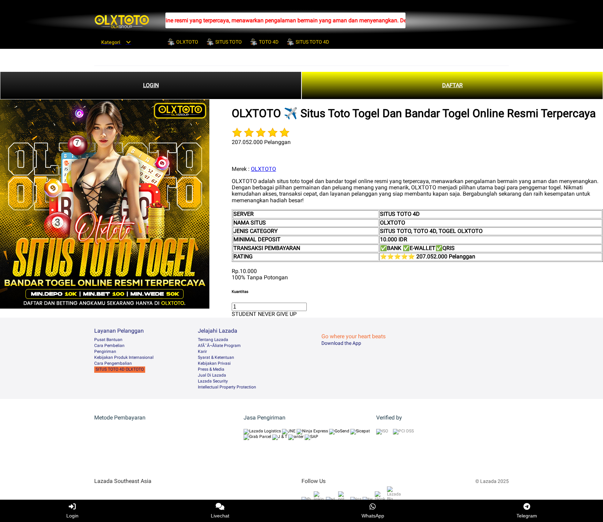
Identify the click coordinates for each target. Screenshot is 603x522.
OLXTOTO (263, 169)
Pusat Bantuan (108, 339)
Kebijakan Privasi (214, 363)
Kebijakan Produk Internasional (124, 357)
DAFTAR (452, 85)
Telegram (526, 516)
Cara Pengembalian (113, 363)
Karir (202, 351)
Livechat (220, 516)
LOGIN (151, 85)
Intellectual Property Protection (227, 387)
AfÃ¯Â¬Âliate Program (219, 345)
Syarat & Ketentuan (216, 357)
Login (72, 516)
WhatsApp (373, 516)
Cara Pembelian (109, 345)
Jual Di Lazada (212, 375)
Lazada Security (213, 381)
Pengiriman (105, 351)
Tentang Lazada (213, 339)
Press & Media (211, 369)
